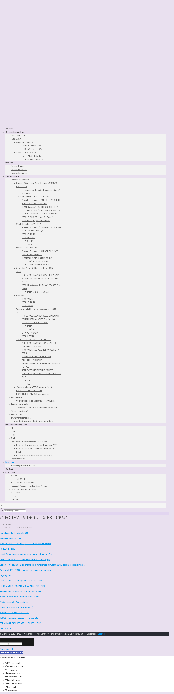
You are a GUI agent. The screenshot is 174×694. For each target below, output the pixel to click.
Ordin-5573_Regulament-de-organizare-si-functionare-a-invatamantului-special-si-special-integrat (42, 565)
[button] (11, 652)
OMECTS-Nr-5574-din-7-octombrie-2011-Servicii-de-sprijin (25, 559)
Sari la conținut (6, 649)
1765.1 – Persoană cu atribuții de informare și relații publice (25, 544)
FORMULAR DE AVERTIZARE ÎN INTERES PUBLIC (20, 623)
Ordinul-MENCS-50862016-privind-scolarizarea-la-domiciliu (25, 570)
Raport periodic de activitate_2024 (14, 533)
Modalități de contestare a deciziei (14, 613)
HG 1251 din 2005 (7, 549)
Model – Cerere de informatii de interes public (19, 597)
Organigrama (5, 575)
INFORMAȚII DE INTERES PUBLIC (19, 528)
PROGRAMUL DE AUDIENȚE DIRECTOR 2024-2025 (21, 581)
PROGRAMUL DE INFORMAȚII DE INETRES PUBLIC (21, 591)
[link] (27, 511)
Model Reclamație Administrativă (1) (15, 602)
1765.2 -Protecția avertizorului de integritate (19, 618)
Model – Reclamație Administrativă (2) (16, 607)
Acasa (8, 524)
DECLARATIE (5, 628)
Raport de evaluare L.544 (10, 538)
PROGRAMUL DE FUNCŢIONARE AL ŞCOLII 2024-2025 (22, 586)
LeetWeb (101, 634)
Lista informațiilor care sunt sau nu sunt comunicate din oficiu (26, 554)
